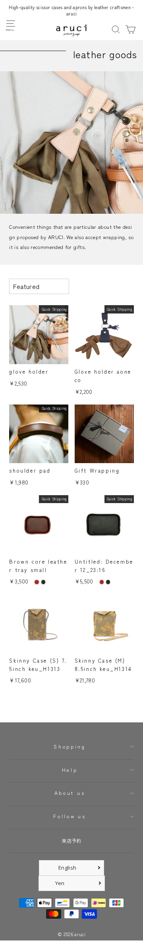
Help (70, 769)
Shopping (69, 746)
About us (69, 792)
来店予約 (71, 840)
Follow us (69, 816)
